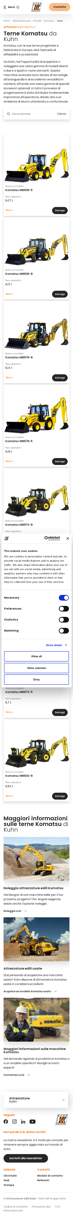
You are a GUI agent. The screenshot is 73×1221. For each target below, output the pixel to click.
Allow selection (36, 667)
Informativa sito (13, 1210)
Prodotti (37, 20)
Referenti (43, 1180)
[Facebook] (6, 1123)
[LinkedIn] (23, 1123)
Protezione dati (41, 1206)
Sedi (6, 1180)
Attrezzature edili (21, 20)
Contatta (59, 7)
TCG (57, 1206)
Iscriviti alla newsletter (25, 1158)
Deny (36, 679)
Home (7, 20)
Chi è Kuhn (10, 1175)
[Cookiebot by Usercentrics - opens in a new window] (45, 538)
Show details (54, 645)
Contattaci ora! (14, 1075)
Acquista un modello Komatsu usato (27, 991)
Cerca (61, 113)
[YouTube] (32, 1123)
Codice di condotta (16, 1206)
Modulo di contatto (50, 1175)
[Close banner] (67, 538)
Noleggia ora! (12, 911)
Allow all (36, 656)
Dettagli (60, 210)
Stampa (9, 1185)
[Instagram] (14, 1123)
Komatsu (49, 20)
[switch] (64, 609)
